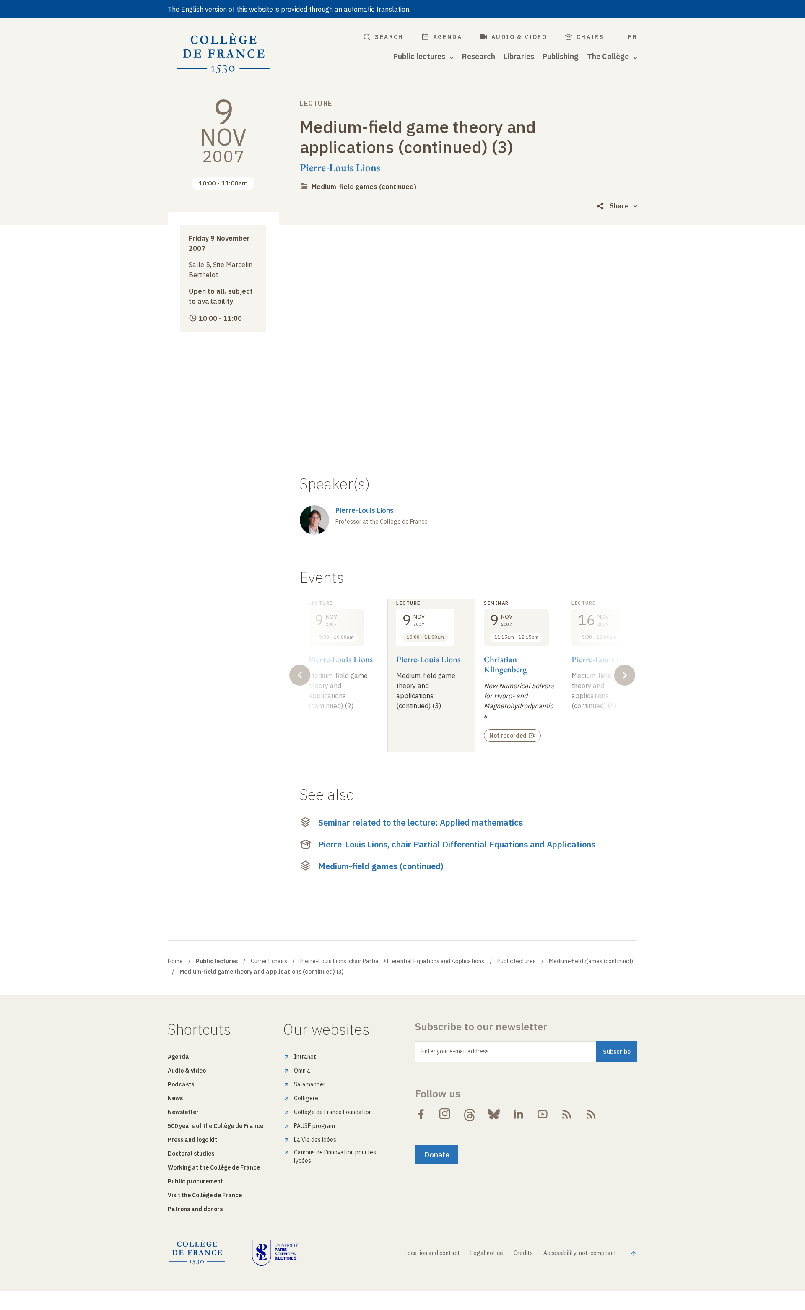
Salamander (309, 1084)
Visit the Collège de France (205, 1195)
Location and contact (432, 1253)
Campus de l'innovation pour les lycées (335, 1156)
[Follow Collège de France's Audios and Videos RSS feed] (591, 1114)
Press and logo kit (192, 1140)
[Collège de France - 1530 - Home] (223, 53)
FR (632, 37)
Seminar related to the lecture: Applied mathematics (420, 822)
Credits (523, 1253)
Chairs (590, 37)
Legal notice (486, 1253)
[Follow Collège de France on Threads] (469, 1114)
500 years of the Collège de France (215, 1126)
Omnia (302, 1070)
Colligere (306, 1098)
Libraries (519, 56)
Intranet (305, 1056)
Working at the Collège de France (214, 1167)
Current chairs (269, 961)
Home (175, 961)
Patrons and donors (195, 1209)
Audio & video (519, 37)
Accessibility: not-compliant (579, 1253)
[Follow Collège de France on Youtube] (542, 1114)
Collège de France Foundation (333, 1112)
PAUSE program (314, 1126)
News (175, 1098)
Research (478, 56)
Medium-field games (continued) (364, 186)
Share (619, 206)
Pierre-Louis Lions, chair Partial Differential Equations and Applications (456, 844)
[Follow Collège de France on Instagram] (445, 1114)
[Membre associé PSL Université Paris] (275, 1253)
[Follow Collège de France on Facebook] (421, 1114)
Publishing (561, 56)
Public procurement (195, 1181)
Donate (436, 1154)
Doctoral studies (191, 1153)
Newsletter (183, 1112)
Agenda (447, 37)
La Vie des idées (315, 1140)
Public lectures (516, 961)
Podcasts (181, 1084)
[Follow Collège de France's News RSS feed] (567, 1114)
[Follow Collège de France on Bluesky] (494, 1114)
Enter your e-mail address (455, 1051)
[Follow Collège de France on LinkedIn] (518, 1114)
